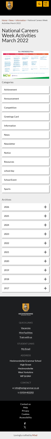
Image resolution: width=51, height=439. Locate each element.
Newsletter (9, 143)
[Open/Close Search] (39, 4)
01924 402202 (27, 392)
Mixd (34, 435)
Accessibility (25, 417)
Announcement (11, 98)
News (7, 134)
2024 (6, 225)
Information (10, 125)
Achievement (10, 89)
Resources (9, 161)
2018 (6, 279)
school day (9, 170)
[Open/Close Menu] (46, 4)
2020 (6, 261)
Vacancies (26, 328)
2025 (6, 216)
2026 (6, 207)
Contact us (25, 404)
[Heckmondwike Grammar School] (9, 7)
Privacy (25, 410)
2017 (6, 288)
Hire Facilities (26, 332)
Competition (10, 107)
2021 (6, 252)
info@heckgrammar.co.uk (27, 388)
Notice (7, 152)
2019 (6, 270)
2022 (6, 243)
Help (25, 407)
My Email (25, 349)
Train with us (26, 337)
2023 (6, 234)
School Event (10, 179)
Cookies (25, 414)
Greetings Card (11, 116)
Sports (7, 189)
